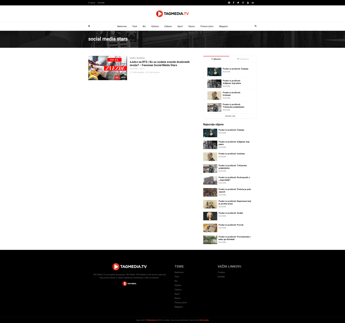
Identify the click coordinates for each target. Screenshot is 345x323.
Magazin (223, 26)
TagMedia (140, 58)
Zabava (168, 26)
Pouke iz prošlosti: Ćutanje (235, 69)
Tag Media (134, 69)
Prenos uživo (207, 26)
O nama (91, 3)
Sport (180, 26)
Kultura (155, 26)
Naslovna (122, 26)
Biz (144, 26)
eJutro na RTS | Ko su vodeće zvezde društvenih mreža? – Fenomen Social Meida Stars (160, 63)
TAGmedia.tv (151, 320)
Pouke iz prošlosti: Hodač (231, 213)
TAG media (204, 320)
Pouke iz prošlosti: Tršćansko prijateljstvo (233, 105)
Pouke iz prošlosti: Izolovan (232, 93)
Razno (192, 26)
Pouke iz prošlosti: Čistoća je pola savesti (235, 190)
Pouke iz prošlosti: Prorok (231, 225)
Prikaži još (230, 116)
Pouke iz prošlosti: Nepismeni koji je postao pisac (235, 202)
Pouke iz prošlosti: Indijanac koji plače (232, 81)
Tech (134, 26)
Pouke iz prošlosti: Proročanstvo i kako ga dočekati (235, 238)
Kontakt (101, 3)
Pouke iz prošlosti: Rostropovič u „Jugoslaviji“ (234, 178)
